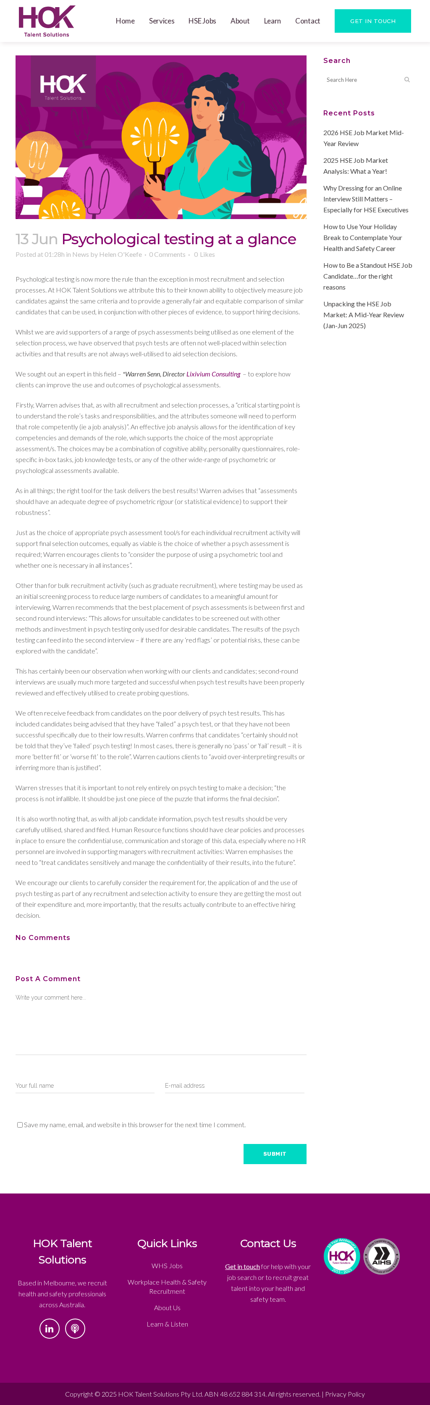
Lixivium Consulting (213, 374)
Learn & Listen (167, 1324)
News (80, 254)
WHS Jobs (167, 1265)
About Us (167, 1307)
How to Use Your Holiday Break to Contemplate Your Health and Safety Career (362, 237)
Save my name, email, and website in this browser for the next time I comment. (135, 1124)
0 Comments (167, 254)
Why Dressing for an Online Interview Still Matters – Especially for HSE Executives (366, 199)
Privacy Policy (345, 1394)
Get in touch (242, 1266)
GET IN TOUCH (373, 21)
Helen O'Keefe (120, 254)
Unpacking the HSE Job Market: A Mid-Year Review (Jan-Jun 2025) (363, 314)
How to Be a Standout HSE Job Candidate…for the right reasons (367, 276)
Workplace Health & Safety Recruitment (167, 1286)
